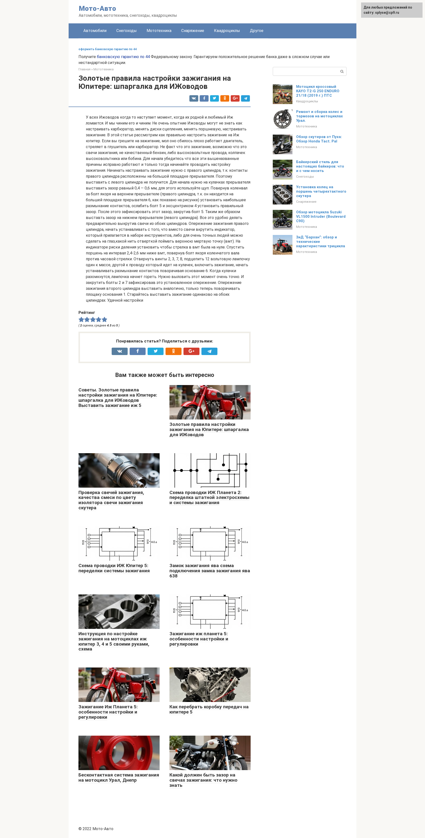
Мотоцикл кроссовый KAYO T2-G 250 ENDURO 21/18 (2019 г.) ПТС (317, 91)
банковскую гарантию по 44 (123, 56)
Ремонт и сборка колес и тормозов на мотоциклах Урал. (319, 116)
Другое (256, 30)
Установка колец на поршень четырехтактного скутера (321, 191)
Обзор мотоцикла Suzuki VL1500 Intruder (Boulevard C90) (321, 216)
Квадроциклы (227, 30)
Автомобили (94, 30)
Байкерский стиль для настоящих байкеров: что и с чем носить (320, 166)
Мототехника (159, 30)
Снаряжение (192, 30)
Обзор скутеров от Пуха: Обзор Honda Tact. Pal (319, 139)
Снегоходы (126, 30)
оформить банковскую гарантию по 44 (107, 49)
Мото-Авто (97, 8)
